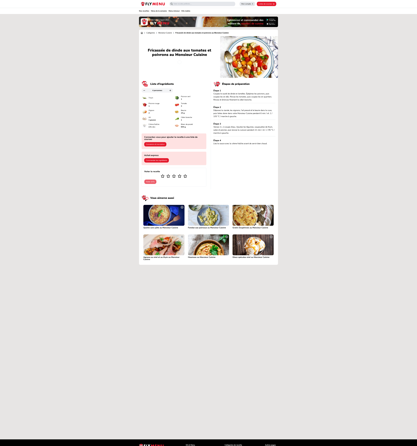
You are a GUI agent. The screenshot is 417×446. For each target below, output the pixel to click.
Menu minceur (174, 11)
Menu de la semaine (159, 11)
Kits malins (185, 11)
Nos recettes (144, 11)
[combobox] (203, 4)
